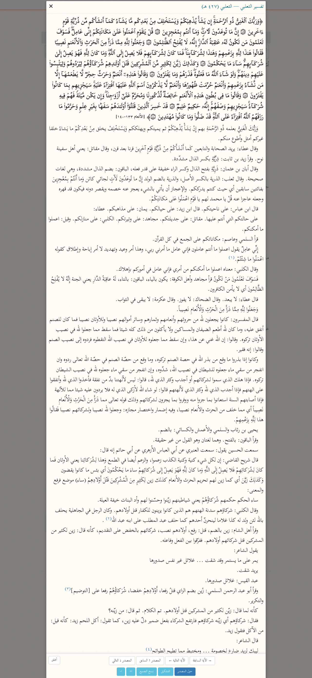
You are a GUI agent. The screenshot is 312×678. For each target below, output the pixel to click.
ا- (121, 671)
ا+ (130, 671)
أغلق (54, 660)
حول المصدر (185, 671)
